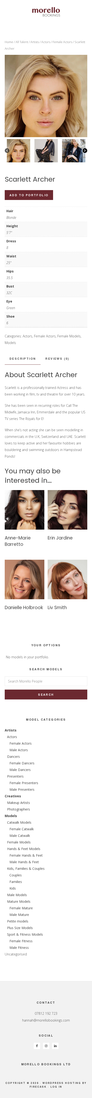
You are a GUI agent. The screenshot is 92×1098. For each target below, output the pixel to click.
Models (10, 342)
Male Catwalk (19, 835)
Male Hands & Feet (24, 862)
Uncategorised (16, 954)
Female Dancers (21, 763)
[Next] (85, 150)
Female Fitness (21, 941)
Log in (56, 1086)
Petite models (17, 921)
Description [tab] (22, 358)
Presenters (15, 776)
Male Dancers (20, 769)
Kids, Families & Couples (26, 868)
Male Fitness (19, 947)
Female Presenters (23, 783)
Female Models (69, 336)
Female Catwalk (21, 829)
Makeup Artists (18, 802)
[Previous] (7, 150)
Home (9, 42)
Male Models (17, 895)
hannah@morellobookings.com (46, 1020)
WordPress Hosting (61, 1083)
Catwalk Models (19, 822)
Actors (45, 42)
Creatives (13, 796)
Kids (12, 888)
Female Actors (62, 42)
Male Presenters (21, 789)
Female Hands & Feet (26, 855)
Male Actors (18, 750)
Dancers (13, 756)
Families (15, 881)
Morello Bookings (46, 12)
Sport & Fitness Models (25, 934)
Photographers (18, 809)
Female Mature (21, 908)
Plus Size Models (20, 928)
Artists (34, 42)
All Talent (22, 42)
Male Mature (19, 914)
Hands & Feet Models (23, 848)
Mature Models (18, 901)
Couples (15, 875)
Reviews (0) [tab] (57, 358)
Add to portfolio (28, 195)
